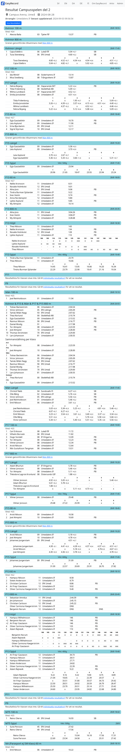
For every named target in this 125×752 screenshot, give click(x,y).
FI (88, 3)
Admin (119, 3)
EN (65, 3)
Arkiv (111, 3)
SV (58, 3)
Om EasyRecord (99, 3)
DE (80, 3)
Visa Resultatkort (13, 23)
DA (73, 3)
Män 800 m (47, 43)
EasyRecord (11, 3)
